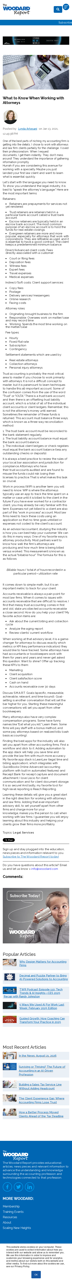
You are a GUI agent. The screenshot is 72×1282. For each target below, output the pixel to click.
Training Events (13, 1212)
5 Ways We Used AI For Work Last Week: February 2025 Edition (41, 1006)
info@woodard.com (44, 869)
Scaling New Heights (17, 1228)
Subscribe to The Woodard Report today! (31, 856)
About (7, 1222)
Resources (10, 1217)
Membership (11, 1206)
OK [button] (36, 1274)
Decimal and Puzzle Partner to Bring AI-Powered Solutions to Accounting (43, 977)
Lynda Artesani (27, 128)
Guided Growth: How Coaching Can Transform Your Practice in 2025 (42, 1020)
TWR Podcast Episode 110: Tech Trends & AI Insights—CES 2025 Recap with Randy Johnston (33, 993)
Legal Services (23, 832)
